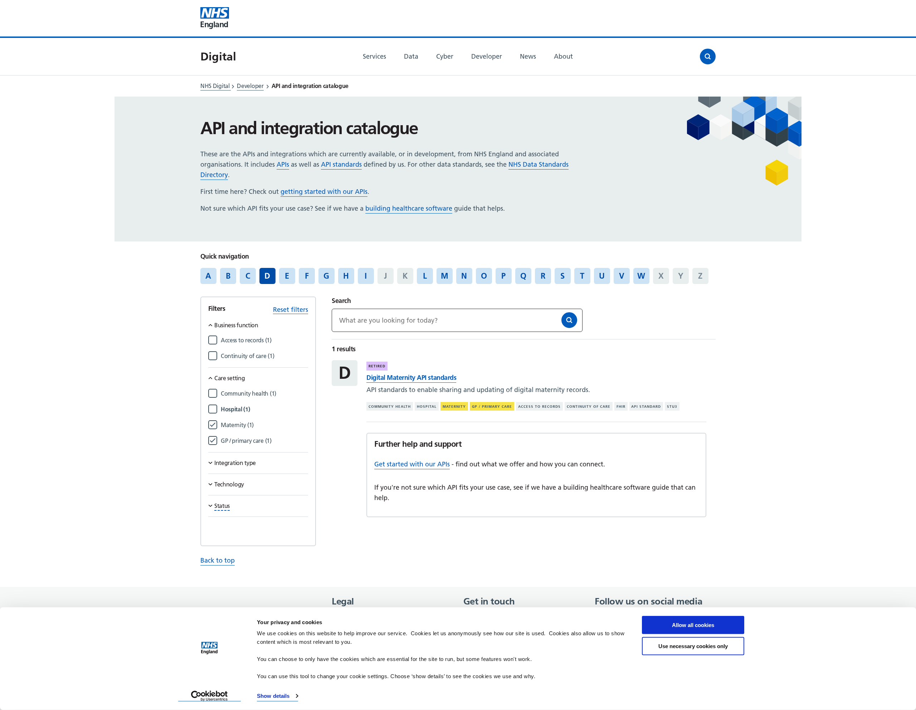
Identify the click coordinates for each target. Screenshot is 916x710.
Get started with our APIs (412, 464)
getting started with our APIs (324, 191)
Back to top (217, 560)
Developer (250, 85)
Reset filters (290, 309)
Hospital (427, 406)
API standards (341, 164)
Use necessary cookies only (693, 646)
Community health (390, 406)
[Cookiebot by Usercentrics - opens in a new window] (209, 696)
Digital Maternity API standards (411, 377)
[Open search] (708, 56)
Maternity (454, 406)
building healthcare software (408, 208)
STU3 (672, 406)
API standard (646, 406)
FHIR (621, 406)
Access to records (539, 406)
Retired (377, 366)
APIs (283, 164)
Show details (273, 696)
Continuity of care (588, 406)
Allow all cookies (693, 625)
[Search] (569, 320)
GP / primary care (492, 406)
